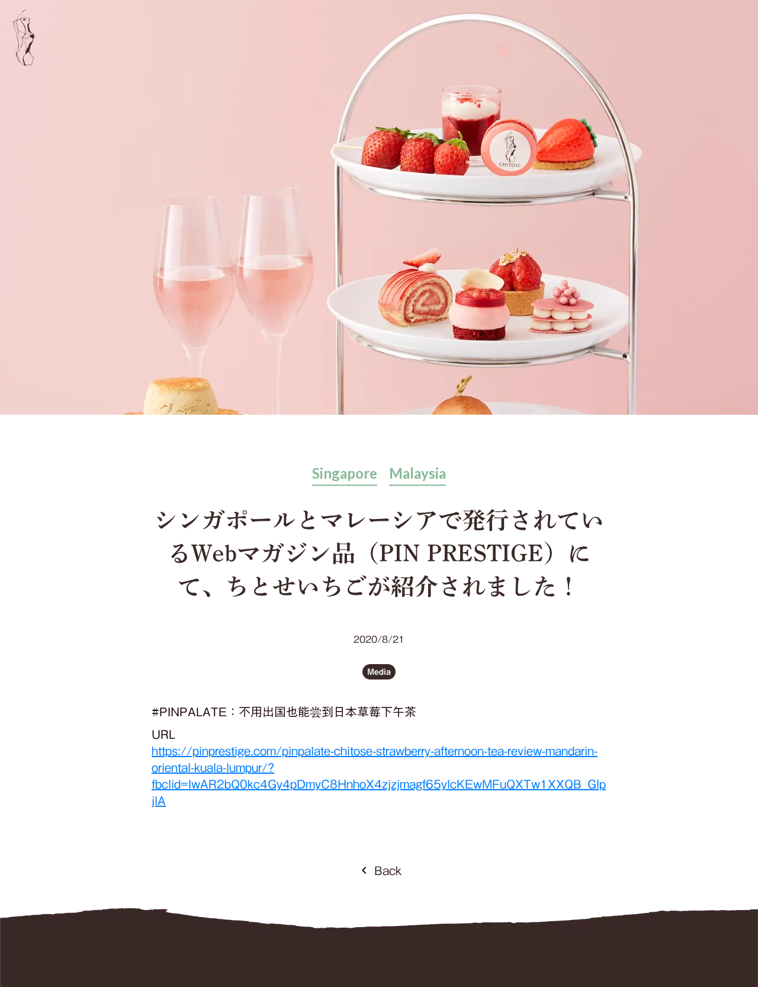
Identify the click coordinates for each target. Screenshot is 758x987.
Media (379, 672)
